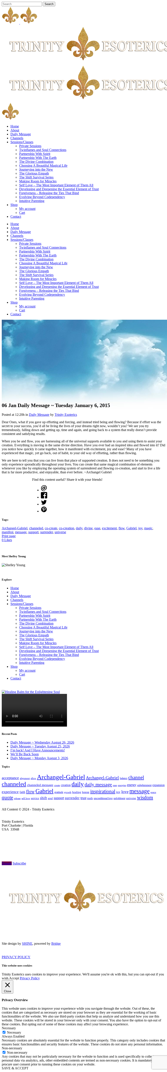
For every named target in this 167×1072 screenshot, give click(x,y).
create (57, 785)
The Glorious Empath (34, 635)
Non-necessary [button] (12, 1048)
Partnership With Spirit (34, 615)
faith (22, 792)
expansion (158, 785)
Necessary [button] (9, 1028)
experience (10, 792)
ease (97, 528)
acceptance (10, 778)
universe (60, 532)
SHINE (27, 943)
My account (27, 670)
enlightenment (144, 785)
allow (33, 778)
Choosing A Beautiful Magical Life (43, 627)
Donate (7, 863)
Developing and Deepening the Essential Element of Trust (59, 651)
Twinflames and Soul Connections (42, 611)
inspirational (102, 791)
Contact (15, 678)
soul (50, 798)
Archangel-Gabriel (14, 528)
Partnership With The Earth (38, 619)
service (35, 798)
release (17, 798)
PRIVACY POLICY (16, 957)
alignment (25, 778)
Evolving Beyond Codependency (42, 659)
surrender (46, 532)
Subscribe (19, 863)
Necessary (14, 1032)
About (14, 592)
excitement (109, 528)
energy (131, 785)
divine (88, 528)
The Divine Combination (36, 623)
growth (67, 792)
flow (122, 528)
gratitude (58, 792)
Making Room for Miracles (38, 643)
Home (14, 588)
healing (76, 792)
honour (85, 792)
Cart (22, 674)
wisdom (145, 797)
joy (140, 528)
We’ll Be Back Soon (24, 754)
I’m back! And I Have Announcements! (37, 750)
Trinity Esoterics (66, 414)
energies (122, 785)
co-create (51, 528)
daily (79, 528)
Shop (14, 666)
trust (83, 798)
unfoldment (119, 798)
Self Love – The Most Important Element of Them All (56, 647)
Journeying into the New (36, 631)
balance (123, 778)
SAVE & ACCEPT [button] (15, 1068)
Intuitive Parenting (31, 662)
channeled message (40, 785)
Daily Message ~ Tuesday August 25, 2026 (40, 746)
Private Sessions (30, 608)
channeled (36, 528)
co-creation (66, 528)
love (125, 791)
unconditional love (103, 798)
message (21, 532)
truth (90, 798)
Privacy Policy (30, 978)
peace (153, 792)
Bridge (56, 943)
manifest (7, 532)
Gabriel (131, 528)
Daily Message (39, 414)
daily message (98, 784)
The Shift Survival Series (36, 639)
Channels (16, 600)
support (33, 532)
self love (26, 798)
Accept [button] (14, 978)
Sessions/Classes (21, 604)
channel (136, 777)
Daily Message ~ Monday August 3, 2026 (39, 758)
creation (66, 785)
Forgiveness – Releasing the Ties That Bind (49, 655)
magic (148, 528)
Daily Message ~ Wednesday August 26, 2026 (42, 742)
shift (43, 798)
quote (7, 797)
